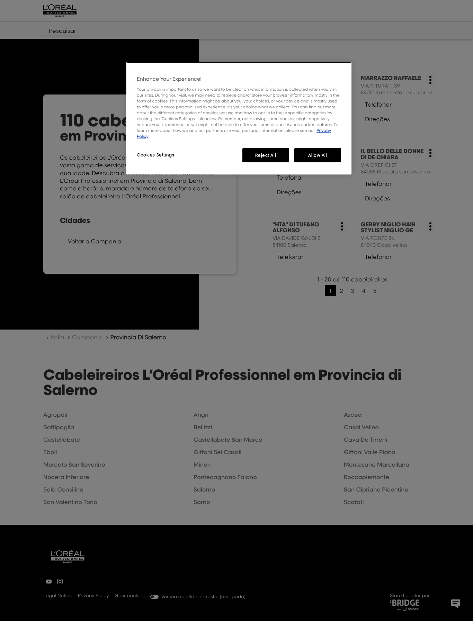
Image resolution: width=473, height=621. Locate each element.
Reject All (265, 155)
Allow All (317, 155)
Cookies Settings (155, 155)
